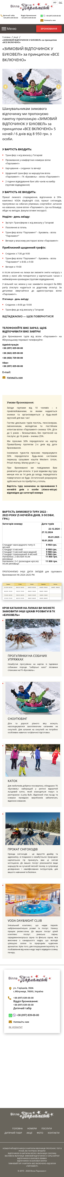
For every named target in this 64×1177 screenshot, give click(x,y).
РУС (60, 2)
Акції (16, 37)
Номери (32, 1128)
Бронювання (49, 28)
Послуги (46, 1128)
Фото (40, 1132)
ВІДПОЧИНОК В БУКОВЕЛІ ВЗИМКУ (32, 1158)
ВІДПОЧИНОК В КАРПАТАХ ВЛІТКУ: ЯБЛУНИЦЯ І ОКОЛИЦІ (32, 1153)
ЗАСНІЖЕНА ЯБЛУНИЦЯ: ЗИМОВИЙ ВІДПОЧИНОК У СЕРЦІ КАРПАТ (32, 1156)
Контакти (53, 1132)
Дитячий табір (13, 1132)
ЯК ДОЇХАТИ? (16, 1027)
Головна (6, 37)
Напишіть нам (50, 20)
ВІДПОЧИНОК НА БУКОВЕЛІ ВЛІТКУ (32, 1161)
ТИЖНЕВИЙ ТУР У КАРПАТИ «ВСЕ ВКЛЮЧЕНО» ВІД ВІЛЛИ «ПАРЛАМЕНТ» (32, 1164)
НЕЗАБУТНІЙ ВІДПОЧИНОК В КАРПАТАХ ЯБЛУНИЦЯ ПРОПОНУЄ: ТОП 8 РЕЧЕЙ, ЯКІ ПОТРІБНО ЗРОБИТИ (32, 1149)
